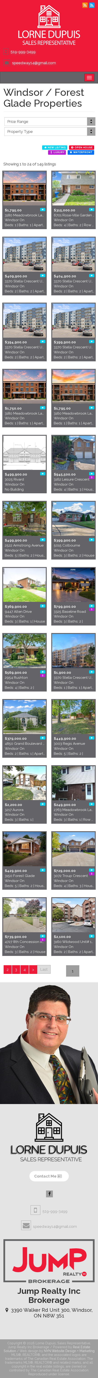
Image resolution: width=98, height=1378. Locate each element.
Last (44, 969)
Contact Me (45, 1176)
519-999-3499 (23, 51)
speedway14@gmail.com (34, 63)
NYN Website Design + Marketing (69, 1351)
